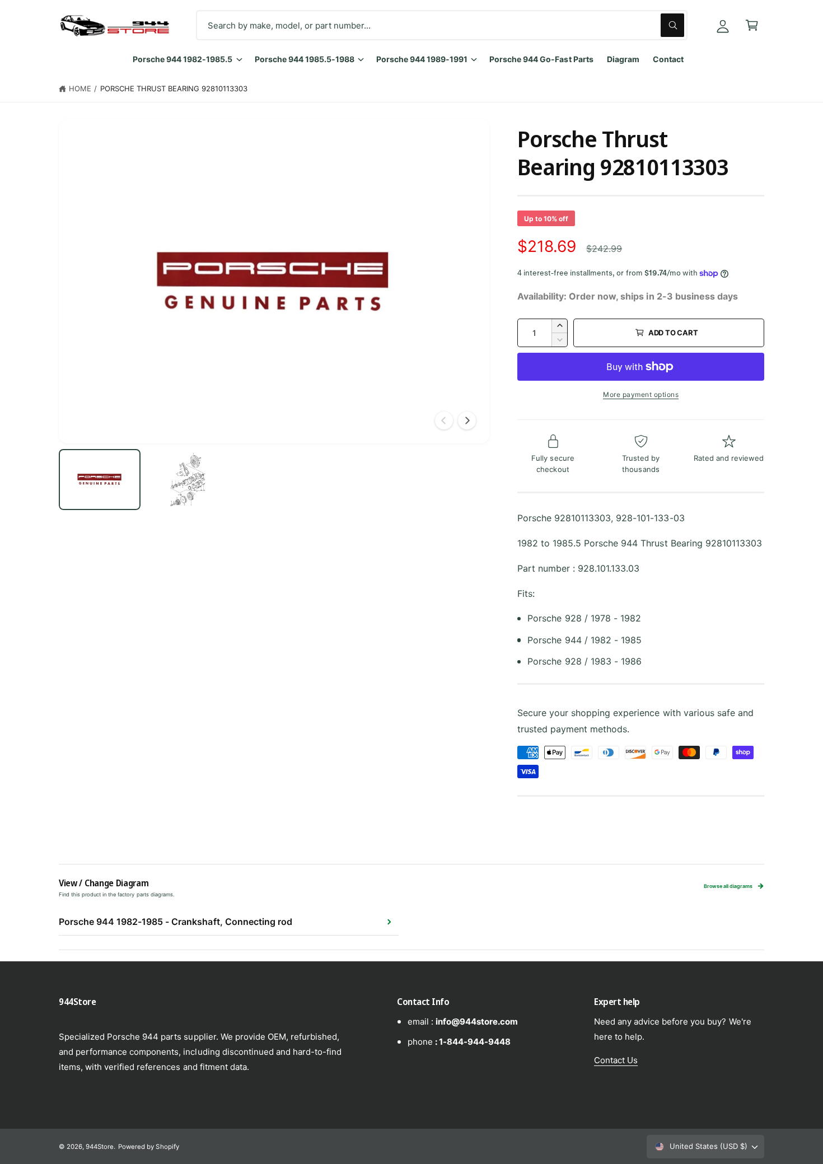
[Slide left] (444, 420)
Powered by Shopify (148, 1147)
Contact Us (616, 1060)
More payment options (641, 394)
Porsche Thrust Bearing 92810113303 (174, 88)
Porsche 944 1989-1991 (421, 59)
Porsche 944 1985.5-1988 (304, 59)
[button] (751, 25)
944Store (100, 1147)
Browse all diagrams (728, 886)
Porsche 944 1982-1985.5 (182, 59)
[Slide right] (467, 420)
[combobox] (442, 25)
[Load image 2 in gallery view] (187, 479)
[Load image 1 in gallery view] (100, 479)
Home (80, 88)
